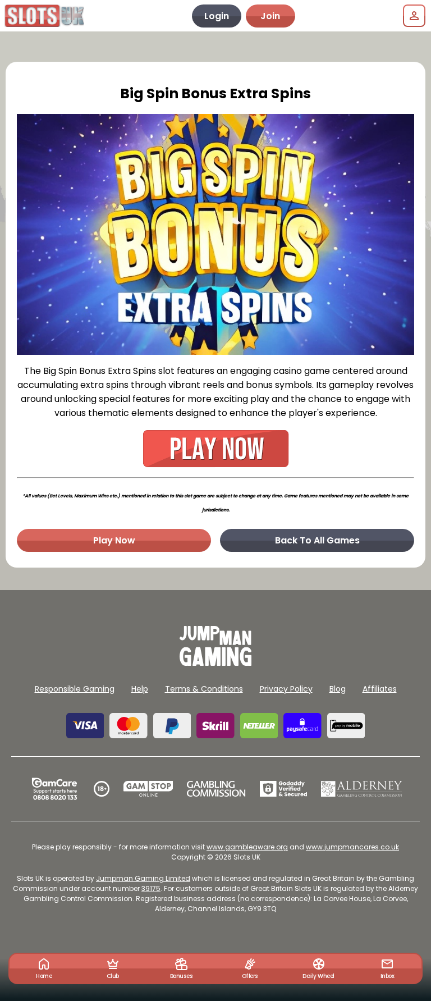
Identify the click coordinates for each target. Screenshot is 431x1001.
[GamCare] (54, 789)
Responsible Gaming (74, 688)
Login (216, 16)
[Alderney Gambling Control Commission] (361, 789)
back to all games (317, 540)
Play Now (114, 540)
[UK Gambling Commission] (216, 789)
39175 (151, 888)
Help (139, 688)
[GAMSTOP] (148, 789)
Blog (337, 688)
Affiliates (380, 688)
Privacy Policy (286, 688)
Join (270, 16)
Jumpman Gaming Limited (143, 878)
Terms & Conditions (204, 688)
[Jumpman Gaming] (215, 662)
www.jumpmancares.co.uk (352, 847)
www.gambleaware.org (247, 847)
